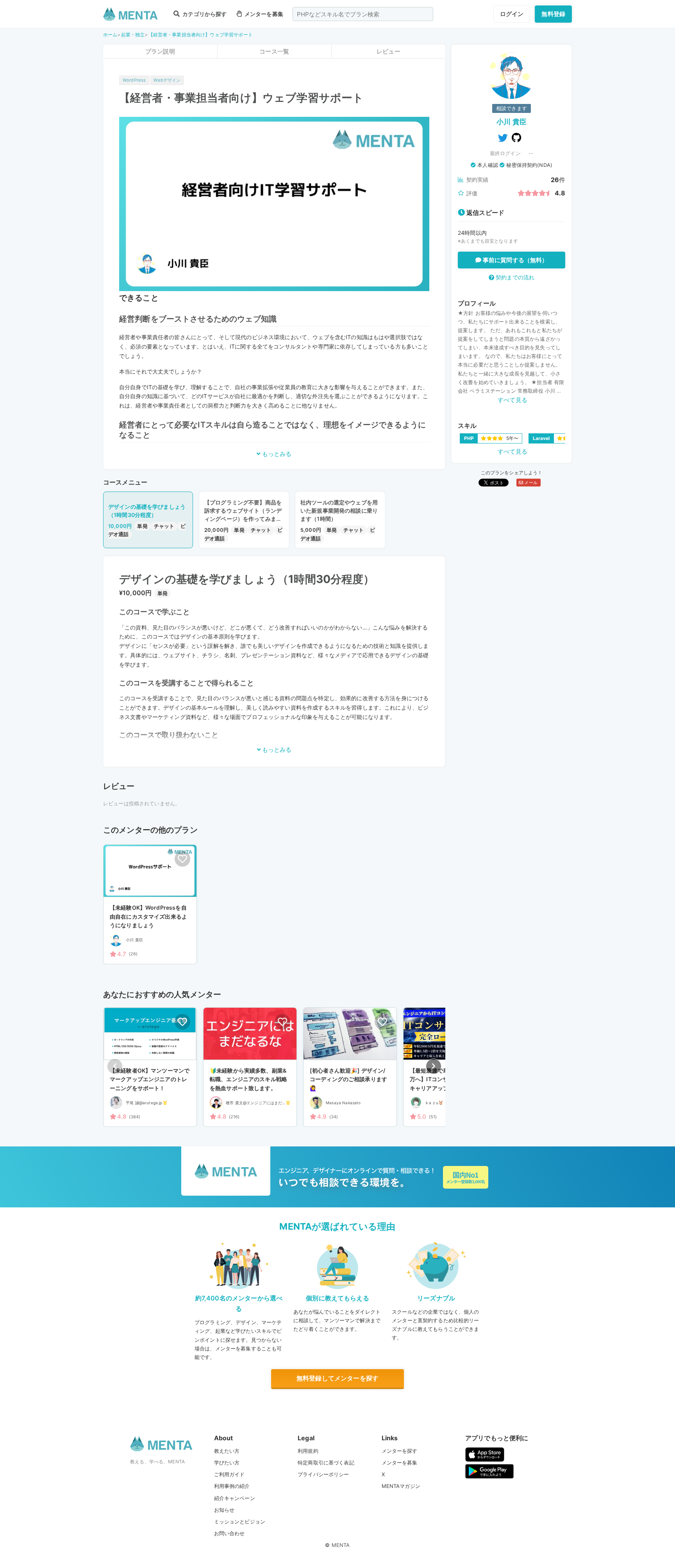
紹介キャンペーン (234, 1498)
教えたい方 (227, 1451)
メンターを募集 (263, 14)
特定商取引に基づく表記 (326, 1462)
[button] (433, 1066)
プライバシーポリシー (323, 1474)
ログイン (512, 14)
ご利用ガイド (229, 1474)
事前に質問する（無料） (514, 260)
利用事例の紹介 (232, 1486)
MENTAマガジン (401, 1486)
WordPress (134, 80)
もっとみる (276, 454)
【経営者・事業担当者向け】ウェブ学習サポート (200, 35)
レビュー (388, 51)
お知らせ (224, 1510)
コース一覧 (274, 51)
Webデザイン (167, 80)
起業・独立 (133, 35)
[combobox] (363, 14)
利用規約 (308, 1451)
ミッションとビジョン (240, 1521)
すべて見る (512, 400)
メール (530, 482)
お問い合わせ (229, 1533)
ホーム (110, 35)
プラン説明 (160, 51)
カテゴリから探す (204, 14)
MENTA (341, 1545)
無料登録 (553, 14)
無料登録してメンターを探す (337, 1378)
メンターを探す (400, 1451)
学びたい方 (227, 1462)
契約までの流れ (514, 277)
